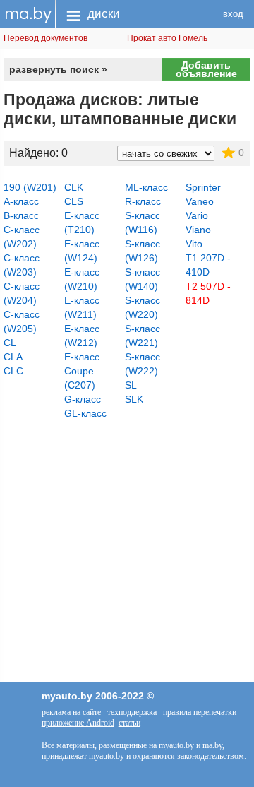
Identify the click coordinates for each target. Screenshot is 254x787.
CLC (13, 371)
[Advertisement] (127, 533)
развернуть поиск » (58, 69)
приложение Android (78, 723)
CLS (73, 201)
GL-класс (85, 413)
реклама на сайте (71, 712)
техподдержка (132, 712)
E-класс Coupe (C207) (81, 371)
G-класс (82, 399)
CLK (73, 187)
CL (10, 342)
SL (131, 385)
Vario (197, 215)
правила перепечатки (199, 712)
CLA (13, 356)
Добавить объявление (206, 69)
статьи (129, 723)
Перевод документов (45, 38)
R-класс (143, 201)
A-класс (21, 201)
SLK (134, 399)
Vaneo (200, 201)
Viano (198, 229)
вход (233, 13)
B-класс (21, 215)
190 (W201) (30, 187)
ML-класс (146, 187)
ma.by (28, 14)
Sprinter (203, 187)
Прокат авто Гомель (167, 38)
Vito (194, 243)
